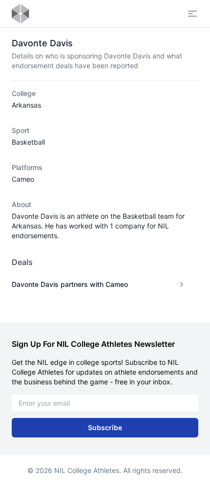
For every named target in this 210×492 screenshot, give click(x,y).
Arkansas (26, 105)
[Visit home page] (20, 13)
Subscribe (105, 427)
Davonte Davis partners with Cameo (70, 284)
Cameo (23, 179)
